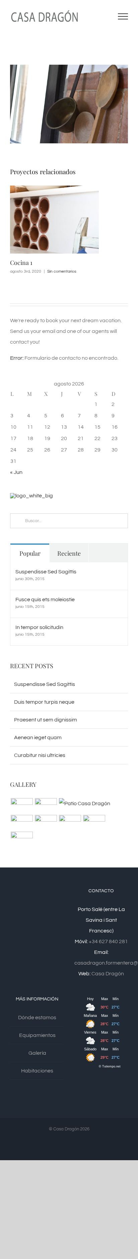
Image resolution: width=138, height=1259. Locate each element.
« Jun (16, 472)
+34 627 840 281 (108, 941)
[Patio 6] (45, 805)
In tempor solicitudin (39, 627)
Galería (37, 1053)
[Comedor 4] (69, 822)
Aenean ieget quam (38, 737)
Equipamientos (37, 1035)
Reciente (69, 553)
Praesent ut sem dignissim (45, 719)
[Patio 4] (21, 822)
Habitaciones (37, 1070)
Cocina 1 (21, 263)
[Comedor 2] (21, 839)
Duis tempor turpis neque (44, 702)
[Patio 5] (84, 803)
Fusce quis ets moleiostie (45, 599)
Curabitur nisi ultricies (39, 755)
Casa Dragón (107, 973)
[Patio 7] (21, 805)
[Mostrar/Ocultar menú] (123, 16)
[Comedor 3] (94, 822)
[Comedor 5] (45, 822)
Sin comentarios (61, 271)
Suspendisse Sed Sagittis (45, 571)
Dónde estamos (37, 1017)
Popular (30, 553)
